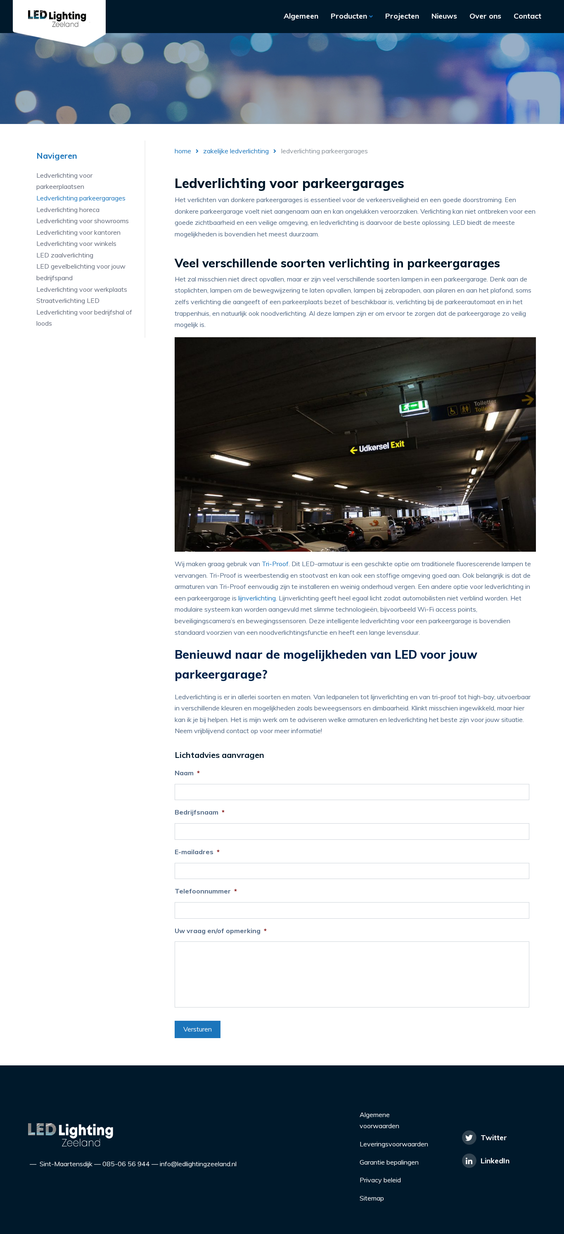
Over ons (485, 16)
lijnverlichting (257, 598)
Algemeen (301, 16)
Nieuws (444, 16)
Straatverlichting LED (68, 300)
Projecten (402, 16)
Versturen (197, 1029)
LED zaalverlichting (64, 255)
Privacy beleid (380, 1180)
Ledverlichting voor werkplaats (81, 289)
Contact (527, 16)
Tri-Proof (275, 564)
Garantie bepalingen (389, 1162)
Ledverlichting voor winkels (76, 243)
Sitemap (372, 1198)
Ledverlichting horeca (68, 209)
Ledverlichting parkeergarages (81, 198)
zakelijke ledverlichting (236, 151)
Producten (350, 16)
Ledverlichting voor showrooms (82, 221)
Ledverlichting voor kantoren (78, 232)
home (183, 151)
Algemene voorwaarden (379, 1120)
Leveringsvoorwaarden (394, 1144)
